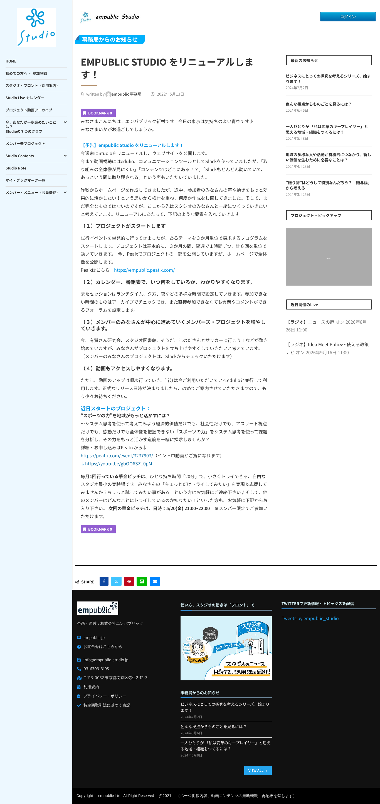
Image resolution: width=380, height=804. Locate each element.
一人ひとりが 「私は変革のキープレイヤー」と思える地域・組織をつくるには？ (327, 129)
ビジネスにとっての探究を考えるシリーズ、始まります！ (328, 78)
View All (256, 770)
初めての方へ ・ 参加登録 (26, 73)
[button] (290, 256)
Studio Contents (20, 155)
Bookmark (100, 113)
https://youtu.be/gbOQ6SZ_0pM (118, 463)
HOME (11, 61)
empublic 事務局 (127, 94)
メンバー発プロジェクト (25, 143)
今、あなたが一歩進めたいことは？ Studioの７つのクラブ (31, 126)
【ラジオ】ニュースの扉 (310, 321)
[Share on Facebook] (104, 581)
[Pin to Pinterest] (129, 581)
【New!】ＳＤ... (328, 258)
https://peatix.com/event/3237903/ (117, 455)
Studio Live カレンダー (25, 97)
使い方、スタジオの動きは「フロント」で (218, 605)
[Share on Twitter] (116, 581)
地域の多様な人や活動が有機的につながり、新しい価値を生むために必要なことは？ (328, 157)
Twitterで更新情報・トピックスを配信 (318, 603)
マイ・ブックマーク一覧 (25, 180)
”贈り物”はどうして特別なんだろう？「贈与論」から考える (328, 185)
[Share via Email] (155, 581)
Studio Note (16, 168)
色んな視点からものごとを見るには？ (319, 104)
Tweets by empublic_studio (310, 618)
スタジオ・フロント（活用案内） (33, 85)
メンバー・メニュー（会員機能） (33, 192)
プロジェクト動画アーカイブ (29, 110)
